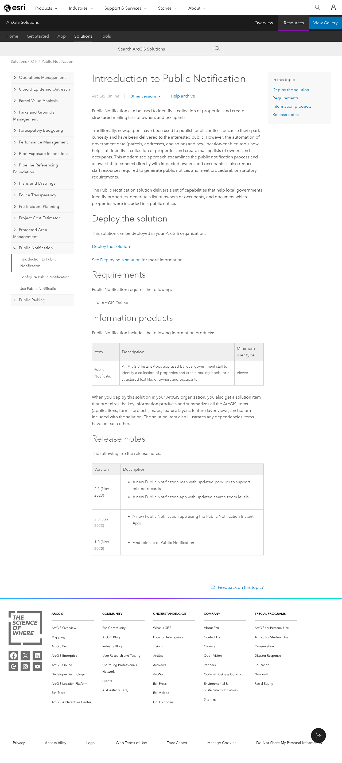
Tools (106, 36)
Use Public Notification (39, 288)
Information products (292, 106)
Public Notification (57, 61)
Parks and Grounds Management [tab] (33, 116)
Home (12, 36)
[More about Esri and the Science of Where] (25, 629)
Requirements (286, 98)
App (61, 36)
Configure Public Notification (44, 277)
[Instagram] (25, 666)
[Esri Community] (13, 666)
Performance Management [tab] (43, 142)
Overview (263, 22)
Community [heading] (112, 614)
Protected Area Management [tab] (30, 233)
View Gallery (325, 22)
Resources (294, 22)
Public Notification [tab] (36, 248)
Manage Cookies (221, 743)
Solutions (83, 36)
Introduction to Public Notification (38, 262)
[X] (25, 655)
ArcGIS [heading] (57, 614)
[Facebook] (13, 655)
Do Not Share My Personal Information (289, 743)
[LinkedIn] (37, 655)
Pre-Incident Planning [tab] (39, 206)
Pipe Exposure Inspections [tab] (44, 153)
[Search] (317, 7)
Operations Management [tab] (42, 77)
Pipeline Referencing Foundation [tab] (35, 168)
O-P (34, 61)
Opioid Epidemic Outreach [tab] (44, 89)
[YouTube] (37, 666)
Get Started (38, 36)
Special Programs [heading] (270, 614)
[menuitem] (73, 628)
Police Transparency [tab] (37, 195)
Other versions (143, 96)
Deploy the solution (111, 246)
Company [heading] (212, 614)
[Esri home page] (15, 7)
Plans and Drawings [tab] (37, 183)
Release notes (286, 114)
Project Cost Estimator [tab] (39, 218)
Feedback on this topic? (240, 587)
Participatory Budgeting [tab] (41, 130)
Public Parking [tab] (32, 300)
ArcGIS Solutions (22, 22)
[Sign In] (333, 7)
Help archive (182, 96)
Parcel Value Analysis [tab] (38, 100)
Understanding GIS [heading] (169, 614)
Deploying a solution (120, 259)
